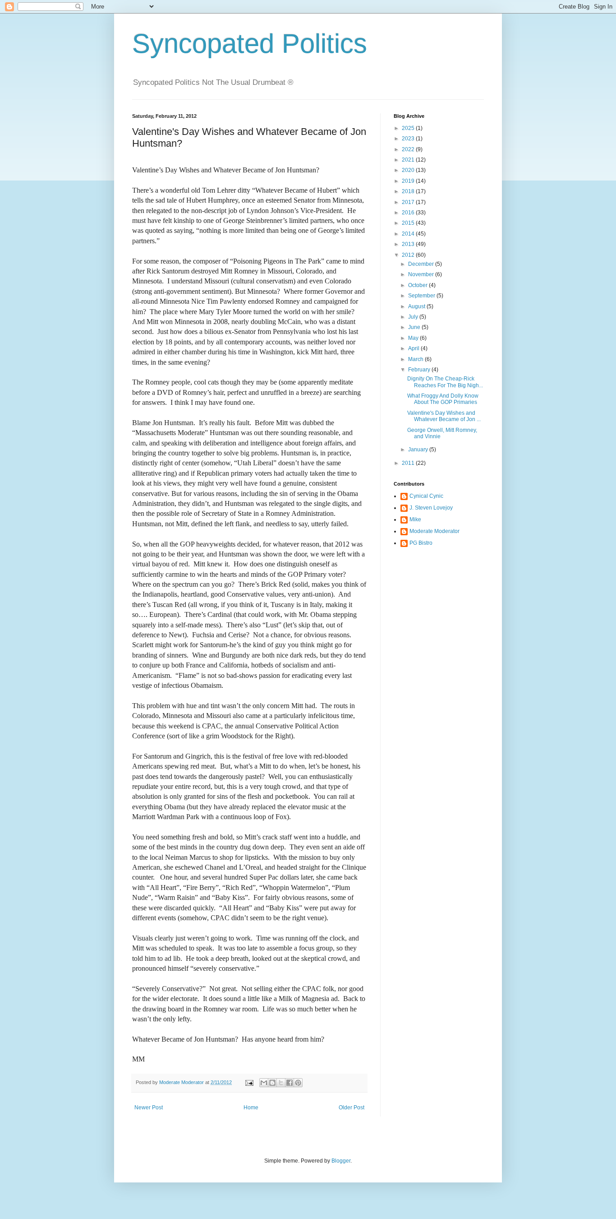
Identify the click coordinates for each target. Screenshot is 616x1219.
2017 (409, 202)
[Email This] (263, 1082)
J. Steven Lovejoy (431, 508)
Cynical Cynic (426, 496)
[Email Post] (249, 1082)
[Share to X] (280, 1082)
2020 (409, 170)
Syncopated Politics (249, 43)
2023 (409, 138)
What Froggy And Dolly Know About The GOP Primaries (442, 399)
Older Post (351, 1107)
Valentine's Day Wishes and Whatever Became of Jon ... (444, 416)
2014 (409, 234)
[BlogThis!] (272, 1082)
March (416, 359)
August (417, 306)
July (413, 317)
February (420, 369)
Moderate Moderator (434, 531)
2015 (409, 223)
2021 (409, 160)
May (414, 338)
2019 (409, 181)
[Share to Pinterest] (298, 1082)
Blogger (340, 1161)
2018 (409, 191)
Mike (415, 519)
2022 (409, 149)
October (418, 285)
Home (251, 1107)
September (422, 295)
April (414, 348)
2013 (409, 244)
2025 (409, 128)
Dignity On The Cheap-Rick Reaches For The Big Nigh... (445, 381)
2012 (409, 255)
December (421, 264)
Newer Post (148, 1107)
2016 (409, 212)
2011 (409, 463)
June (415, 327)
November (421, 274)
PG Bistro (420, 543)
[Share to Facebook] (289, 1082)
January (418, 449)
